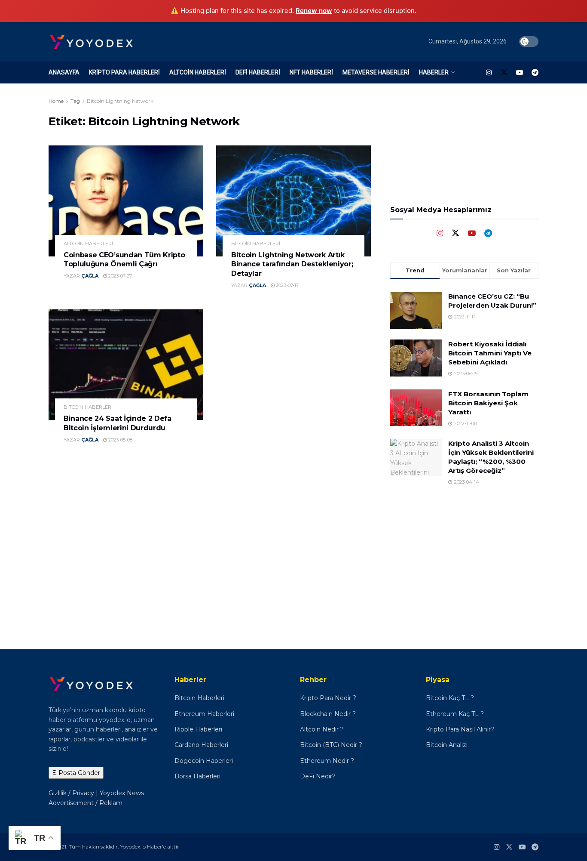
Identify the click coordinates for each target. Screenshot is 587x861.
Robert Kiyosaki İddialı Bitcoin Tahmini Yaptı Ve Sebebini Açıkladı (490, 353)
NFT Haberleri (311, 72)
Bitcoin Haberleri (255, 243)
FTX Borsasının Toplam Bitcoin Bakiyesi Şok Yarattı (488, 403)
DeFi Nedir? (318, 776)
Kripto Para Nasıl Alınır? (460, 729)
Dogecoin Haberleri (203, 761)
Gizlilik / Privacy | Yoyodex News (96, 793)
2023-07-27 (119, 276)
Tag (75, 101)
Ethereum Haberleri (204, 714)
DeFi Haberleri (257, 72)
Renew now (314, 10)
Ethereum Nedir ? (327, 761)
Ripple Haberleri (198, 729)
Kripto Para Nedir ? (329, 698)
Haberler (434, 72)
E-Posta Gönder (76, 773)
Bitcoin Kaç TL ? (450, 698)
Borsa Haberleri (197, 776)
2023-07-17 (287, 285)
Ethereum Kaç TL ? (455, 714)
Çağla (89, 276)
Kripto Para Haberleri (124, 72)
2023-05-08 (119, 440)
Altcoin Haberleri (197, 72)
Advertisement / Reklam (85, 803)
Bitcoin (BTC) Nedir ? (331, 745)
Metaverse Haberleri (376, 72)
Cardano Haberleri (201, 745)
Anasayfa (64, 72)
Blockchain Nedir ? (328, 714)
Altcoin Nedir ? (322, 729)
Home (56, 101)
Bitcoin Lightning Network (120, 101)
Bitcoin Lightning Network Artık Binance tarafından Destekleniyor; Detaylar (292, 264)
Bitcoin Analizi (447, 745)
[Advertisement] (464, 557)
